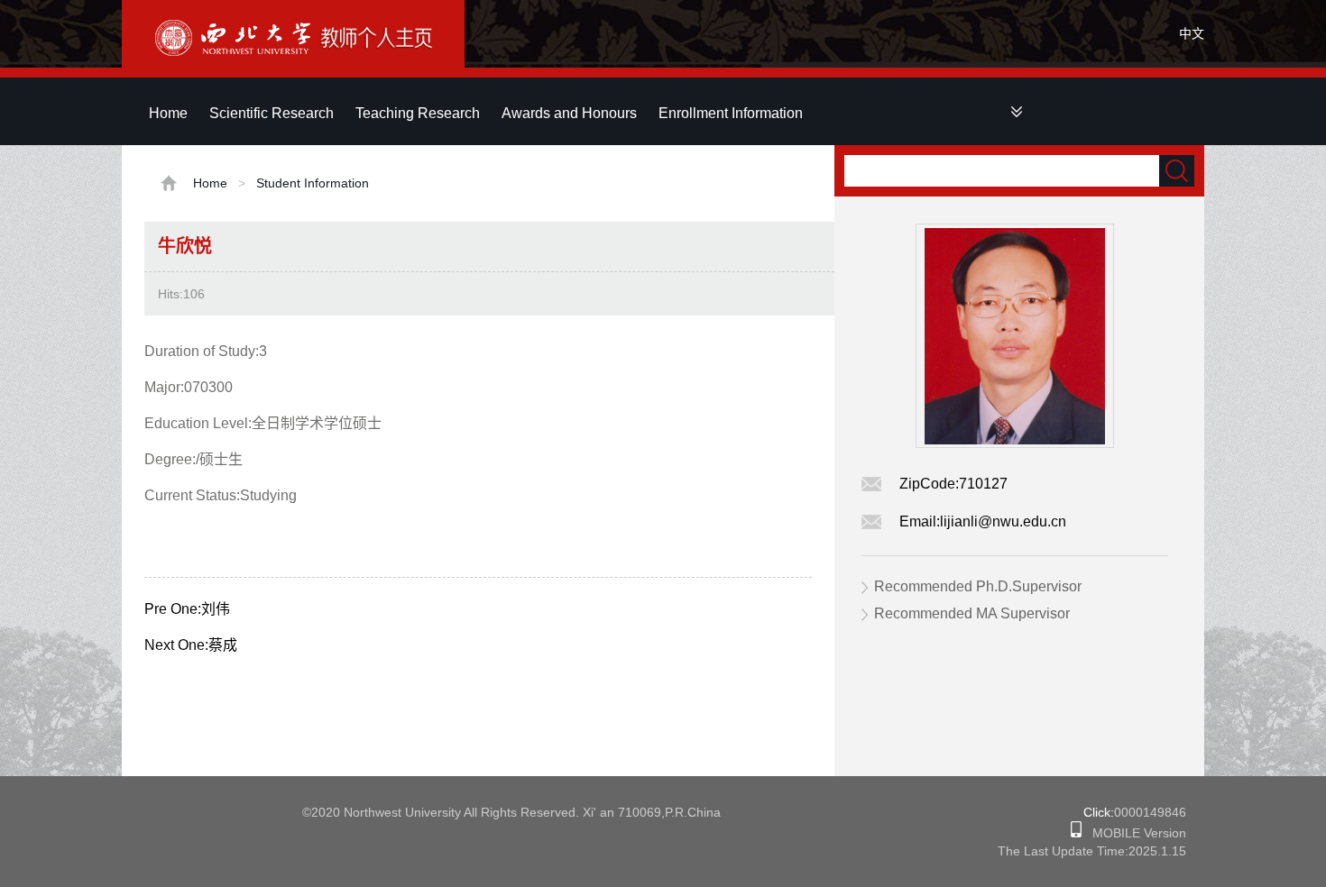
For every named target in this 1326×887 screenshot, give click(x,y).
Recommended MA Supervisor (972, 613)
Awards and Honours (569, 113)
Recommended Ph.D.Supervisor (978, 586)
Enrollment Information (730, 113)
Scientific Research (271, 113)
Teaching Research (417, 113)
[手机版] (1076, 833)
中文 (1191, 33)
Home (168, 113)
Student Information (312, 183)
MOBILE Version (1134, 833)
